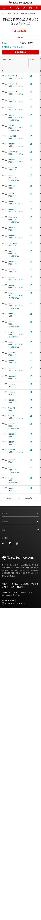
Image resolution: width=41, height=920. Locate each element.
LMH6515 (11, 400)
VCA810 (11, 416)
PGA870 (11, 269)
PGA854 (11, 92)
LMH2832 (11, 144)
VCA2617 (11, 392)
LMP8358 (11, 314)
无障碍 (4, 584)
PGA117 (11, 303)
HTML (21, 78)
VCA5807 (11, 194)
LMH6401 (11, 160)
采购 (3, 530)
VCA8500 (11, 353)
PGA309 (11, 424)
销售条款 (34, 584)
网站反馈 (20, 587)
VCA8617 (11, 408)
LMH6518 (11, 285)
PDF (16, 78)
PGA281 (11, 175)
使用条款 (5, 587)
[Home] (20, 2)
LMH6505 (11, 376)
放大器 (16, 13)
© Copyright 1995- (10, 592)
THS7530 (11, 450)
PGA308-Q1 (12, 217)
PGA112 (11, 342)
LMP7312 (11, 251)
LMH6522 (11, 228)
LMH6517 (11, 262)
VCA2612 (11, 460)
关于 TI (4, 513)
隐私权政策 (25, 584)
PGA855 (11, 107)
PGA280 (11, 277)
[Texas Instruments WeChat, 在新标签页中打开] (3, 544)
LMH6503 (11, 442)
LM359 (10, 488)
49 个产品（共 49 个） (27, 43)
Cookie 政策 (13, 584)
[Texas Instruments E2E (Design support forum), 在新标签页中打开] (10, 544)
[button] (4, 7)
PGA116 (11, 293)
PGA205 (11, 468)
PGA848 (11, 84)
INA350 (11, 126)
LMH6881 (11, 201)
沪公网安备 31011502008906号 (15, 603)
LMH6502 (11, 434)
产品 (9, 13)
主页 (3, 13)
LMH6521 (11, 235)
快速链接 (5, 521)
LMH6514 (11, 360)
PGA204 (11, 478)
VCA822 (11, 368)
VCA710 (11, 76)
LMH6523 (11, 186)
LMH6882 (11, 209)
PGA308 (11, 322)
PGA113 (11, 332)
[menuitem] (11, 7)
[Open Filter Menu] (14, 70)
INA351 (11, 115)
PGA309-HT (12, 168)
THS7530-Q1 (13, 152)
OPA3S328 (12, 136)
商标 (12, 587)
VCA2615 (11, 384)
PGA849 (11, 100)
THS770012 (12, 243)
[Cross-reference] (18, 7)
